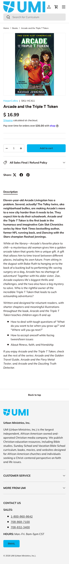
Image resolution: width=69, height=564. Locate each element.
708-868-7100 (20, 521)
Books (15, 28)
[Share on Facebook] (21, 174)
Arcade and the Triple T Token (35, 28)
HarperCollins (10, 100)
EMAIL (11, 543)
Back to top (34, 394)
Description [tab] (10, 191)
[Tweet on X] (14, 174)
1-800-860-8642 (22, 516)
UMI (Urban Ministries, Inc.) (23, 555)
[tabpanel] (34, 285)
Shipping (8, 120)
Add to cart (46, 148)
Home (6, 28)
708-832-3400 (20, 527)
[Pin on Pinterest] (28, 174)
